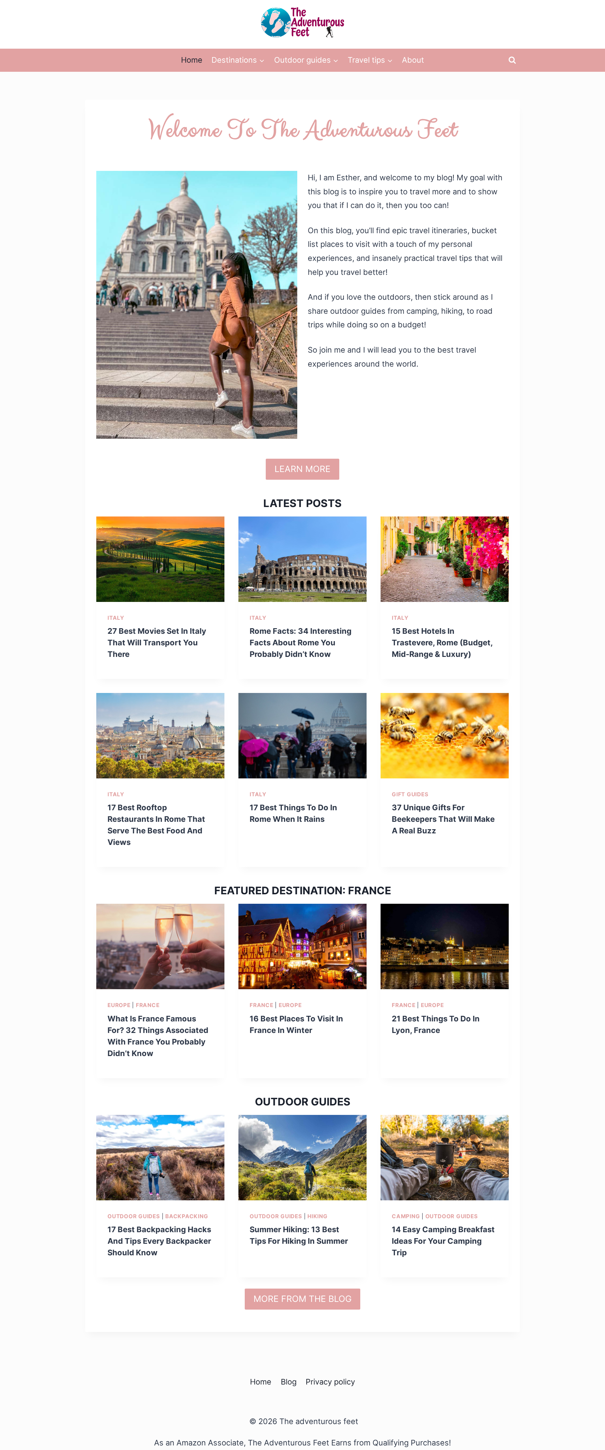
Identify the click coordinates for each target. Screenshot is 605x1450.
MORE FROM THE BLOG (302, 1298)
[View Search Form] (512, 60)
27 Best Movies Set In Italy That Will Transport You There (156, 642)
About (413, 59)
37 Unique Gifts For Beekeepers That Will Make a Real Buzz (443, 819)
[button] (261, 60)
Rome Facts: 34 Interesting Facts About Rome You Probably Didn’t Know (301, 642)
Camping (406, 1216)
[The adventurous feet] (302, 22)
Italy (115, 618)
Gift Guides (410, 794)
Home (191, 59)
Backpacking (186, 1216)
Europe (119, 1005)
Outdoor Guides (133, 1216)
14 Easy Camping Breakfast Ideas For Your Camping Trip (443, 1241)
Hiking (317, 1216)
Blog (289, 1381)
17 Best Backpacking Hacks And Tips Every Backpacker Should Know (159, 1241)
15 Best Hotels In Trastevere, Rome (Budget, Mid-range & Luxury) (442, 642)
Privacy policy (330, 1381)
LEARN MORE (302, 469)
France (148, 1005)
